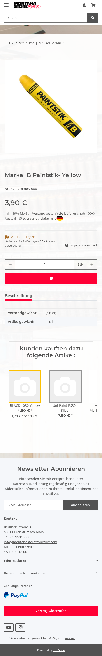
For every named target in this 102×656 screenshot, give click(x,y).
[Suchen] (92, 18)
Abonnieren (80, 505)
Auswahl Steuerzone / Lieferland (30, 218)
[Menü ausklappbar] (6, 3)
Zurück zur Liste (23, 43)
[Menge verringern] (10, 264)
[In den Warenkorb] (8, 57)
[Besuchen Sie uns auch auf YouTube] (9, 627)
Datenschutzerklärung (30, 483)
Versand (70, 638)
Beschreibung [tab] (18, 295)
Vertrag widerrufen (51, 610)
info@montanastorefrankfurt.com (30, 542)
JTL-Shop (59, 650)
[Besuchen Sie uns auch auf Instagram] (20, 627)
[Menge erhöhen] (92, 264)
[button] (84, 5)
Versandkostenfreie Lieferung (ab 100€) (63, 213)
